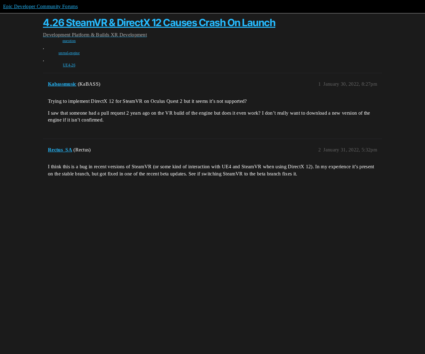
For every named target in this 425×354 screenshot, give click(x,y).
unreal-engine (69, 53)
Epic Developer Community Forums (40, 6)
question (69, 41)
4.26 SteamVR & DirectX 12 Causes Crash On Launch (159, 23)
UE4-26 (69, 65)
